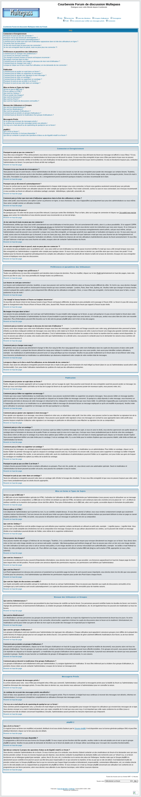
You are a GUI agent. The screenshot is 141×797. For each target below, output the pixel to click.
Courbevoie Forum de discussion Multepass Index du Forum (25, 27)
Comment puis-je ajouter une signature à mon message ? (24, 75)
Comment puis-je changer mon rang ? (17, 63)
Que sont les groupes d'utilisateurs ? (17, 111)
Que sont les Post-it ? (11, 99)
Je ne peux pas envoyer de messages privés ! (20, 121)
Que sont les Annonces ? (12, 97)
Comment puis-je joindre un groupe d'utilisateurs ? (22, 113)
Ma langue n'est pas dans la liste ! (16, 59)
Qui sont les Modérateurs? (13, 109)
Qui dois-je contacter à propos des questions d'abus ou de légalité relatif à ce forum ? (35, 135)
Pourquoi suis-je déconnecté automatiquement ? (21, 40)
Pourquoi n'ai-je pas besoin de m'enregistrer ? (20, 38)
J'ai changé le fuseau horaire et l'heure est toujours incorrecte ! (26, 57)
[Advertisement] (89, 12)
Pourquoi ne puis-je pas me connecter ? (18, 36)
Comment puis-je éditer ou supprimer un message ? (22, 73)
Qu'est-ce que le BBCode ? (13, 89)
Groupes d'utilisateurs (101, 18)
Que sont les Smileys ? (12, 93)
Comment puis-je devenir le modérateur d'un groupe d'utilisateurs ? (28, 115)
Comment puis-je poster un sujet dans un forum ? (21, 71)
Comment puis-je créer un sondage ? (17, 77)
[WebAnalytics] (135, 793)
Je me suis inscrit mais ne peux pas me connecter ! (22, 45)
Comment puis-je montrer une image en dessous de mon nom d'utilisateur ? (31, 61)
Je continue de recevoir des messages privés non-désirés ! (25, 123)
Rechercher (70, 18)
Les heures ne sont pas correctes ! (16, 56)
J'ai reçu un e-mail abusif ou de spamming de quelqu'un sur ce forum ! (29, 125)
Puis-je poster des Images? (13, 95)
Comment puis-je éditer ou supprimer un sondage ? (22, 79)
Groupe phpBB (80, 728)
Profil (66, 21)
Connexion (111, 21)
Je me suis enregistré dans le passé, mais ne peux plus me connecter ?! (30, 47)
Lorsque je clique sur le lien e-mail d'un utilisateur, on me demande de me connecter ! (35, 65)
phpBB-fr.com (74, 790)
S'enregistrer (117, 18)
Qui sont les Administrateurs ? (14, 107)
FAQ (60, 18)
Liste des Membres (84, 18)
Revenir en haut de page (12, 165)
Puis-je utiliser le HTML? (12, 91)
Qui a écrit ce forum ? (11, 131)
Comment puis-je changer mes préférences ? (20, 54)
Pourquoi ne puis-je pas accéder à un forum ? (20, 81)
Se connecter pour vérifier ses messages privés (88, 21)
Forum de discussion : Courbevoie (65, 788)
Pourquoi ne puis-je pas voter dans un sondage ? (21, 83)
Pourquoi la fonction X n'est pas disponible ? (20, 133)
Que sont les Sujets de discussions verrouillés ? (21, 101)
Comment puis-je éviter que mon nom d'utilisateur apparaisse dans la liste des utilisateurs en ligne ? (40, 42)
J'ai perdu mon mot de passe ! (14, 43)
